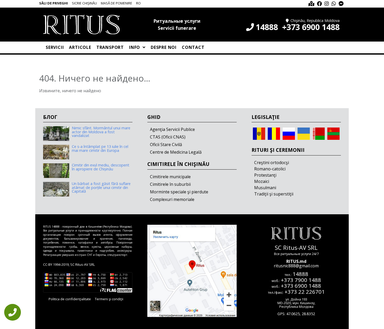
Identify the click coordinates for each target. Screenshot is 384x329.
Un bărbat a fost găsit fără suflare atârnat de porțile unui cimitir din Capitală (101, 187)
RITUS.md (296, 261)
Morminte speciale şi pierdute (179, 192)
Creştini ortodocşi (271, 162)
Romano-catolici (270, 169)
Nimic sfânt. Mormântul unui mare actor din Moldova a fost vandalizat (101, 131)
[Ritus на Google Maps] (311, 4)
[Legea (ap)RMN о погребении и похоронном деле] (333, 133)
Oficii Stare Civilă (166, 144)
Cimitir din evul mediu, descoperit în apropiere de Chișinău (100, 167)
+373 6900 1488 (311, 27)
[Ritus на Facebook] (319, 4)
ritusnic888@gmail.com (296, 266)
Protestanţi (265, 175)
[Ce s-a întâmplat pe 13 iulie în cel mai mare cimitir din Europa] (56, 152)
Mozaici (261, 181)
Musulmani (265, 188)
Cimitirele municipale (170, 177)
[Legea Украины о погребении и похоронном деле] (304, 133)
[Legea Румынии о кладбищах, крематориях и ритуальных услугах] (274, 133)
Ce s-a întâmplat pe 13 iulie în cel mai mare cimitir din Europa (100, 148)
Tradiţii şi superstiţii (273, 194)
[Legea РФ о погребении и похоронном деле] (289, 133)
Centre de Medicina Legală (176, 152)
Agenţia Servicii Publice (172, 129)
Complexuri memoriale (172, 199)
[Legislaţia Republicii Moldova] (259, 133)
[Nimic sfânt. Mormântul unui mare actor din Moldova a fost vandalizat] (56, 133)
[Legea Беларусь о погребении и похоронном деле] (318, 133)
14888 (267, 27)
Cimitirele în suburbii (170, 184)
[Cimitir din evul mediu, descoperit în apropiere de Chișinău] (56, 170)
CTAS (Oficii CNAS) (167, 137)
